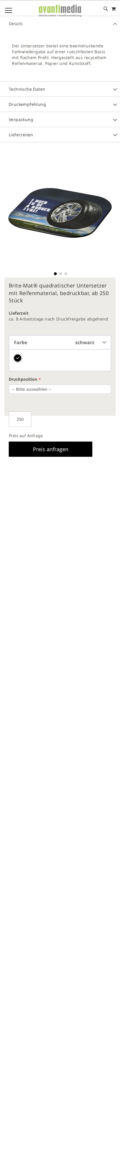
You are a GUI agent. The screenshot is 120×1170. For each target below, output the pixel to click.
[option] (17, 358)
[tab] (60, 23)
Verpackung (21, 119)
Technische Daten (27, 89)
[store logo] (60, 11)
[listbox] (60, 360)
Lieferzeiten (21, 134)
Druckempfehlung (27, 104)
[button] (54, 273)
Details (16, 23)
